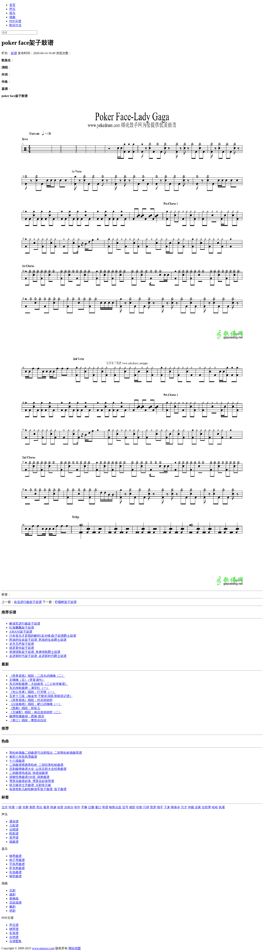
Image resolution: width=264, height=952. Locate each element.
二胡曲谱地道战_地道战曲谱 (28, 773)
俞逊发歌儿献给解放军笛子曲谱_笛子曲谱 (37, 789)
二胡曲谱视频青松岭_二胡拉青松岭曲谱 (36, 764)
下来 (167, 807)
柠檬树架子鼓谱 (66, 602)
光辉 (25, 807)
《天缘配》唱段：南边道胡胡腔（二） (35, 712)
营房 (153, 807)
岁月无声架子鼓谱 (21, 643)
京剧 (12, 890)
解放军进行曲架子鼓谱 (24, 623)
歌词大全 (15, 25)
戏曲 (12, 17)
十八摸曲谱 (17, 760)
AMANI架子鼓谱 (20, 631)
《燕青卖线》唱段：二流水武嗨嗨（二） (37, 675)
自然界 (206, 807)
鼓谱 (14, 53)
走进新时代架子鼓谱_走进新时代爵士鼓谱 (37, 656)
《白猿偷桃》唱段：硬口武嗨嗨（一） (35, 704)
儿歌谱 (14, 825)
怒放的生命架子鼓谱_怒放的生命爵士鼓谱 (37, 639)
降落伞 (175, 807)
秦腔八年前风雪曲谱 (23, 756)
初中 (77, 807)
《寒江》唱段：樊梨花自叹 (27, 720)
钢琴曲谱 (15, 856)
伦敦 (139, 807)
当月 (5, 807)
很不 (160, 807)
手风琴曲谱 (17, 864)
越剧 (12, 894)
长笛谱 (14, 933)
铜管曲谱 (15, 876)
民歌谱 (14, 833)
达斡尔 (68, 807)
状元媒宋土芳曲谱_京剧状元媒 (30, 785)
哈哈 (215, 807)
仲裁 (191, 807)
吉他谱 (14, 937)
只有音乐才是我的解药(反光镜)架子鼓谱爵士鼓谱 (42, 635)
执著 (222, 807)
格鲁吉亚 (115, 807)
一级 (18, 807)
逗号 (125, 807)
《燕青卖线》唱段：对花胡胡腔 (31, 700)
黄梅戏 (14, 898)
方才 (184, 807)
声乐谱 (14, 925)
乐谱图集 (15, 941)
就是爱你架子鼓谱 (21, 647)
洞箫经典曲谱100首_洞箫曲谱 (29, 777)
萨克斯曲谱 (17, 868)
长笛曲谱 (15, 872)
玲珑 (12, 807)
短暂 (60, 807)
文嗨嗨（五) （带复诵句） (27, 679)
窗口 (98, 807)
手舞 (84, 807)
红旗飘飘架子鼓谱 (21, 627)
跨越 (53, 807)
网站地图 (74, 948)
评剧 (12, 910)
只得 (146, 807)
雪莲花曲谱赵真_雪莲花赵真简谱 (31, 781)
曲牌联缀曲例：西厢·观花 (26, 716)
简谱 (105, 807)
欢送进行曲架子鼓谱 (28, 602)
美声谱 (14, 837)
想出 (39, 807)
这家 (198, 807)
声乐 (12, 9)
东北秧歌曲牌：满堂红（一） (29, 688)
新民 (32, 807)
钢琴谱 (14, 929)
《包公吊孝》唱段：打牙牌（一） (32, 692)
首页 (12, 5)
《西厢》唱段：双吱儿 (24, 708)
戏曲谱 (14, 841)
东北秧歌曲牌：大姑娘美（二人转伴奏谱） (38, 683)
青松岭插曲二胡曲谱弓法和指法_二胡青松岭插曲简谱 (45, 752)
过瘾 (91, 807)
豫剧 (12, 906)
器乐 (12, 13)
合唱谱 (14, 829)
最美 (46, 807)
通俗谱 (14, 821)
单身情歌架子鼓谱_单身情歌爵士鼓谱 (34, 651)
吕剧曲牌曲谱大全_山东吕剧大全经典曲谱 (37, 768)
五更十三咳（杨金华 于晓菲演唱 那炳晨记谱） (41, 696)
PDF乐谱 (15, 21)
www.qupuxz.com (43, 948)
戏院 (132, 807)
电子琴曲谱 (17, 860)
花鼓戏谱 (15, 902)
